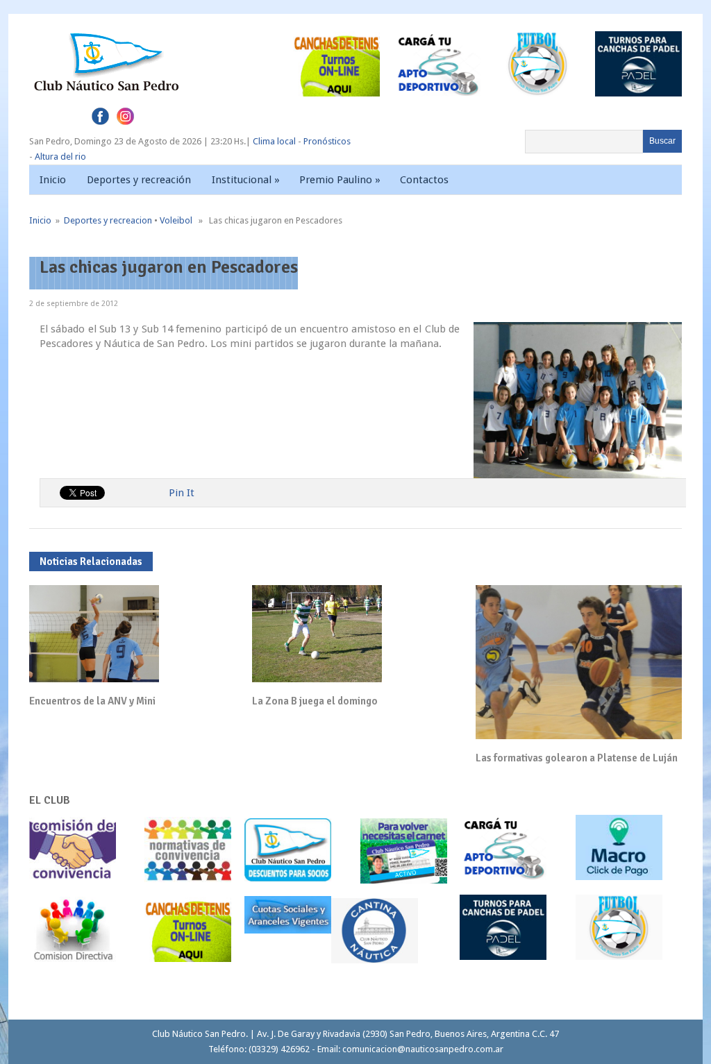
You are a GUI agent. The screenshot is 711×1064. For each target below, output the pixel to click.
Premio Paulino (339, 180)
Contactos (424, 180)
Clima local (274, 141)
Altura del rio (60, 156)
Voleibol (176, 220)
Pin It (181, 493)
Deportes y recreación (139, 180)
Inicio (53, 180)
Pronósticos (327, 141)
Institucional (246, 180)
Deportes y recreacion (108, 220)
